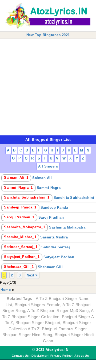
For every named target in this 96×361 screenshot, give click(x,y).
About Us (81, 355)
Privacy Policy (61, 355)
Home (6, 290)
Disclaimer (39, 355)
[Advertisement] (48, 87)
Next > (32, 275)
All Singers (48, 166)
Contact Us (20, 355)
